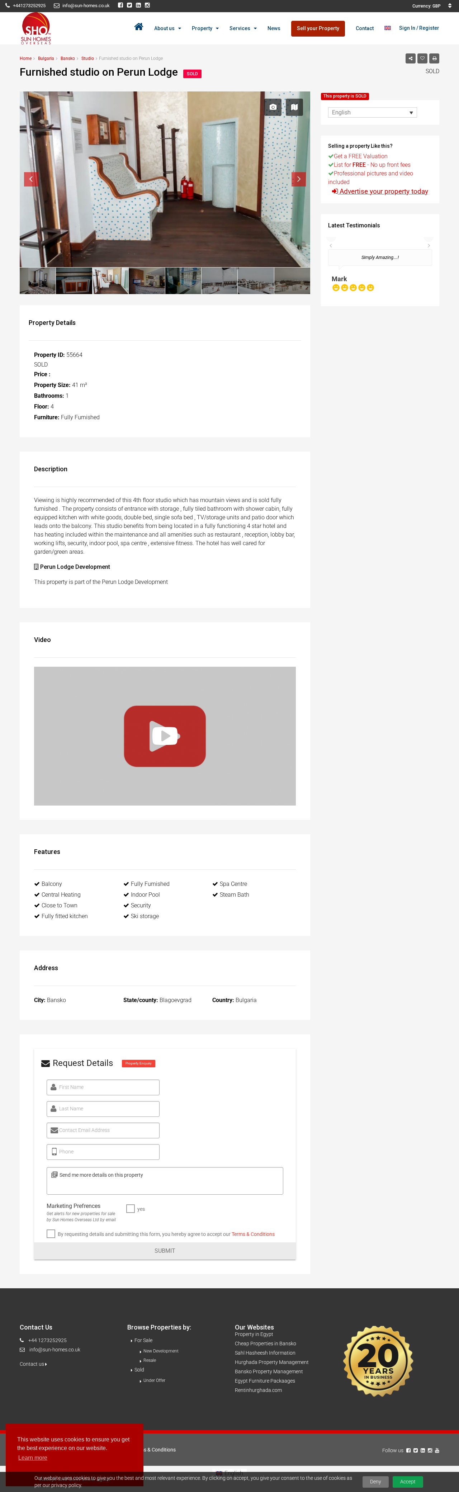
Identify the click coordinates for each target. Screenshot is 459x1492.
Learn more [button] (32, 1458)
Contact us (32, 1364)
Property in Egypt (254, 1334)
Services (240, 28)
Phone (66, 1152)
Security (141, 905)
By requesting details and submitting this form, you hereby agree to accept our (166, 1234)
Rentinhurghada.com (258, 1390)
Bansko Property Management (269, 1371)
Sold (139, 1370)
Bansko (68, 58)
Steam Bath (234, 894)
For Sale (143, 1340)
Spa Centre (233, 883)
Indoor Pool (145, 894)
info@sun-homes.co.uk (54, 1349)
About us (164, 28)
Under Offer (154, 1380)
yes (141, 1209)
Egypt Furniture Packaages (265, 1381)
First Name (71, 1087)
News (274, 28)
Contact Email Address (84, 1130)
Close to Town (59, 905)
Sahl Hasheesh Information (265, 1353)
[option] (380, 273)
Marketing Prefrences (73, 1206)
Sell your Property (318, 28)
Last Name (71, 1108)
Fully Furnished (150, 883)
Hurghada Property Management (272, 1362)
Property (202, 28)
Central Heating (61, 894)
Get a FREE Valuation (361, 156)
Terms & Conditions (253, 1234)
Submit (165, 1250)
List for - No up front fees (372, 164)
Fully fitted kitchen (65, 916)
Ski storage (145, 916)
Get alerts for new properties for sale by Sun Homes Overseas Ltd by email (81, 1216)
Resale (149, 1360)
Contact (365, 28)
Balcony (52, 883)
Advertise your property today (384, 191)
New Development (161, 1351)
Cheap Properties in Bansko (265, 1343)
